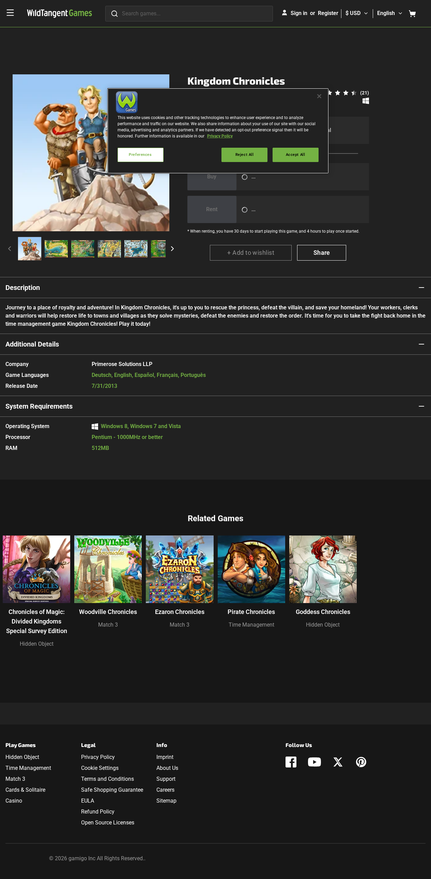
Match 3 (108, 624)
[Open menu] (10, 12)
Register (328, 13)
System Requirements (39, 406)
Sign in (299, 13)
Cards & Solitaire (25, 790)
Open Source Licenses (107, 822)
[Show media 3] (83, 249)
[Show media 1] (30, 249)
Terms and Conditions (107, 779)
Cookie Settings (100, 768)
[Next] (172, 249)
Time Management (251, 624)
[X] (338, 762)
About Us (167, 768)
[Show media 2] (56, 249)
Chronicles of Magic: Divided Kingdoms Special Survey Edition (36, 621)
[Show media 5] (136, 249)
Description (22, 287)
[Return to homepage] (59, 13)
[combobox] (189, 13)
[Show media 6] (162, 249)
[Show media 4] (109, 249)
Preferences (140, 154)
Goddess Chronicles (323, 611)
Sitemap (166, 800)
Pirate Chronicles (251, 611)
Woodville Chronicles (108, 611)
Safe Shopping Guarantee (112, 790)
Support (165, 779)
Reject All (244, 154)
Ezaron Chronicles (179, 611)
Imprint (164, 757)
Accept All (295, 154)
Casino (13, 800)
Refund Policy (97, 811)
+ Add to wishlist (250, 252)
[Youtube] (314, 762)
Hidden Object (36, 644)
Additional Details (32, 344)
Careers (165, 790)
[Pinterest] (361, 762)
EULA (87, 800)
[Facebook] (291, 762)
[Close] (319, 96)
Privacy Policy (98, 757)
